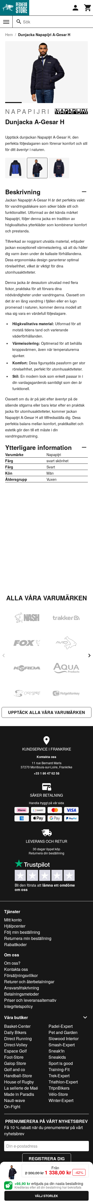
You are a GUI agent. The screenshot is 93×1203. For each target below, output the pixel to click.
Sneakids (57, 1057)
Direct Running (18, 1038)
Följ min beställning (22, 932)
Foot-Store (14, 1057)
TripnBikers (59, 1088)
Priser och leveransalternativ (30, 1000)
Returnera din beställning (46, 853)
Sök (26, 22)
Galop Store (15, 1063)
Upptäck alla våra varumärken (46, 712)
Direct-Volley (15, 1045)
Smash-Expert (62, 1045)
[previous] (3, 655)
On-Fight (12, 1106)
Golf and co (14, 1069)
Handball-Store (18, 1076)
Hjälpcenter (14, 926)
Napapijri (28, 111)
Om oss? (12, 963)
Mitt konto (13, 920)
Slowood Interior (64, 1038)
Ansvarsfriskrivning (21, 988)
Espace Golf (15, 1051)
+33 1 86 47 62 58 (46, 773)
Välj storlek (46, 1195)
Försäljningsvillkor (21, 975)
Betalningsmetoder (21, 994)
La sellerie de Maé (21, 1088)
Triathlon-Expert (63, 1082)
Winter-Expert (61, 1100)
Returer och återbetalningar (29, 982)
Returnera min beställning (27, 938)
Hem (9, 34)
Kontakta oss (46, 757)
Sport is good (61, 1063)
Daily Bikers (15, 1032)
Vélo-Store (58, 1094)
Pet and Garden (63, 1032)
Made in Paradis (19, 1094)
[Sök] (19, 22)
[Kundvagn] (88, 8)
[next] (89, 655)
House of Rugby (19, 1082)
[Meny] (6, 22)
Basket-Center (17, 1026)
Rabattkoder (15, 944)
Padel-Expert (61, 1026)
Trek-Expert (59, 1076)
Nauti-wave (14, 1100)
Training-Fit (59, 1069)
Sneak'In (57, 1051)
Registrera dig (47, 1159)
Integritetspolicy (18, 1006)
